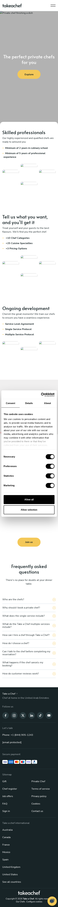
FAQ (4, 803)
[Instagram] (14, 715)
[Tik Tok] (40, 715)
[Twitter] (23, 715)
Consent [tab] (10, 403)
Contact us (37, 811)
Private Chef (38, 781)
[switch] (50, 466)
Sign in (6, 811)
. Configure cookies (33, 901)
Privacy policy (38, 796)
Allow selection (29, 509)
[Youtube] (49, 715)
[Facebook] (5, 715)
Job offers (7, 796)
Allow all (29, 499)
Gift (4, 781)
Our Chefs (20, 901)
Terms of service (40, 789)
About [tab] (47, 403)
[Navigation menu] (53, 4)
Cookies (35, 803)
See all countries (11, 882)
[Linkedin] (31, 715)
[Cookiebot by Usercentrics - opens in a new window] (41, 395)
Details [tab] (29, 403)
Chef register (9, 789)
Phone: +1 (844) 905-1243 (17, 735)
